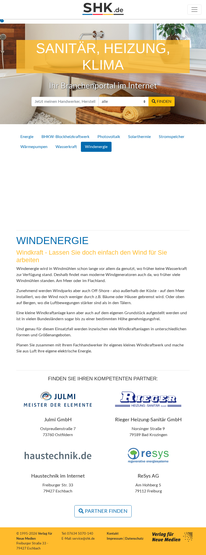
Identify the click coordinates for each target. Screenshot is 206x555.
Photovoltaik (108, 137)
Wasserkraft (66, 147)
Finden (163, 102)
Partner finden (105, 511)
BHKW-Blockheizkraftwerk (65, 137)
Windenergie (96, 147)
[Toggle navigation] (194, 10)
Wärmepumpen (33, 147)
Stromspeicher (171, 137)
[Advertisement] (103, 191)
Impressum (115, 538)
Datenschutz (134, 538)
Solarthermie (139, 137)
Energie (26, 137)
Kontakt (113, 533)
